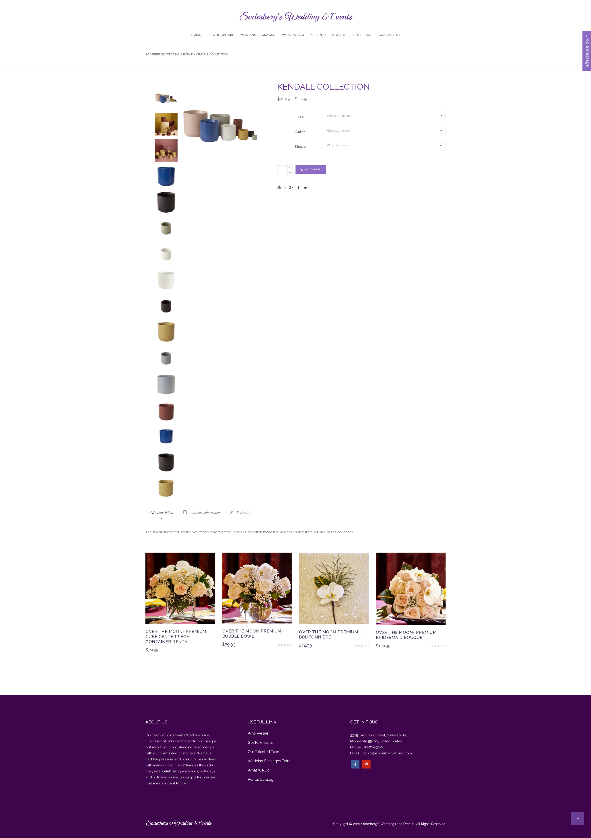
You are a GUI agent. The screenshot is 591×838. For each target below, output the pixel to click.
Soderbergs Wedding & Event (169, 54)
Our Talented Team (264, 752)
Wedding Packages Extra (269, 761)
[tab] (161, 513)
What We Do (259, 770)
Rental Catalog (260, 779)
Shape (300, 147)
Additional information (204, 512)
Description (164, 512)
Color (300, 132)
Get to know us (261, 742)
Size (300, 117)
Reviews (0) (244, 512)
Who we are (258, 733)
